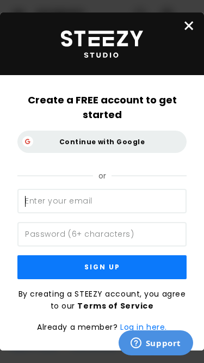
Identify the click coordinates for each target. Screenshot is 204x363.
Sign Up (102, 267)
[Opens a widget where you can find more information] (155, 344)
